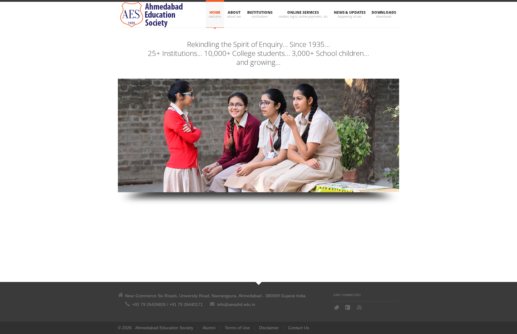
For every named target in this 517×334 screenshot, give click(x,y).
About (234, 12)
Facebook (348, 307)
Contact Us (298, 327)
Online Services (303, 12)
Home (215, 12)
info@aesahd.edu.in (236, 304)
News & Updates (350, 12)
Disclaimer (269, 327)
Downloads (384, 12)
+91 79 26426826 (149, 304)
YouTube (360, 307)
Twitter (336, 307)
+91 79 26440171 (186, 304)
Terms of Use (237, 327)
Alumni (209, 327)
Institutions (260, 12)
